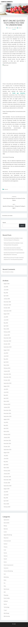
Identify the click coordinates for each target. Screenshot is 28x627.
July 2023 (6, 389)
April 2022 (6, 428)
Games (5, 553)
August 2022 (6, 419)
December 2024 (7, 338)
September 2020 (7, 485)
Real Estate (6, 589)
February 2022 (7, 434)
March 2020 (6, 503)
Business (6, 528)
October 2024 (7, 344)
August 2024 (6, 350)
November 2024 (7, 341)
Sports (5, 604)
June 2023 (6, 392)
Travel (5, 610)
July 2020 (6, 491)
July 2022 (6, 422)
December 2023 (7, 374)
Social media (7, 598)
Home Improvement (8, 565)
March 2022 (6, 431)
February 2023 (7, 404)
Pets (5, 586)
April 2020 (6, 500)
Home (5, 562)
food (5, 550)
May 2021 (6, 461)
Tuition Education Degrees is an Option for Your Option (14, 198)
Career (5, 531)
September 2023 (7, 383)
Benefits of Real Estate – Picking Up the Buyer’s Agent (14, 206)
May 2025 (6, 323)
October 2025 (7, 307)
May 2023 (6, 395)
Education (6, 537)
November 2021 (7, 443)
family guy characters (18, 93)
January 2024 (7, 371)
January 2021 (7, 473)
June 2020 (6, 494)
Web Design (6, 613)
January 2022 (7, 437)
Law (5, 574)
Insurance (6, 568)
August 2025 (6, 313)
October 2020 (7, 482)
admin (20, 27)
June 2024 (6, 356)
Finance (5, 547)
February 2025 (7, 332)
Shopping (6, 595)
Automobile (6, 522)
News (5, 580)
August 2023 (6, 386)
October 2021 (7, 446)
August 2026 (6, 283)
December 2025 (7, 301)
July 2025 (6, 317)
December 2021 (7, 440)
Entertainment (7, 540)
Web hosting (7, 616)
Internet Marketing (8, 571)
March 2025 (6, 329)
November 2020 (7, 479)
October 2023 (7, 380)
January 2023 (7, 407)
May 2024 (6, 359)
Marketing (6, 577)
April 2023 (6, 398)
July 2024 (6, 353)
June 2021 (6, 458)
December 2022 (7, 410)
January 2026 (7, 298)
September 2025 (7, 310)
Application (6, 519)
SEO (5, 592)
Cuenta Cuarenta (7, 2)
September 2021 (7, 449)
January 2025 (7, 335)
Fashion (5, 543)
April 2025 (6, 326)
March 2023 (6, 401)
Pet (4, 583)
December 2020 (7, 476)
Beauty (5, 525)
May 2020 (6, 497)
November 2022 (7, 413)
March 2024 (6, 365)
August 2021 (6, 452)
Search (4, 222)
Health (5, 559)
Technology (6, 607)
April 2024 (6, 362)
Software (6, 601)
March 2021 (6, 467)
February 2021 (7, 470)
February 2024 (7, 368)
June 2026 (6, 289)
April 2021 (6, 464)
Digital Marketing (8, 534)
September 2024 (7, 347)
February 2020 (7, 506)
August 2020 (6, 488)
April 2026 (6, 295)
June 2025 (6, 320)
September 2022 (7, 416)
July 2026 (6, 286)
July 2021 (6, 455)
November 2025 (7, 304)
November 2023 (7, 377)
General (6, 189)
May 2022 (6, 425)
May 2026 (6, 292)
